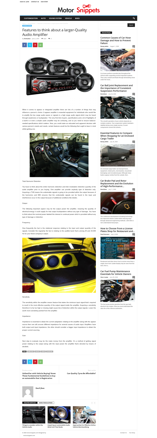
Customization (31, 18)
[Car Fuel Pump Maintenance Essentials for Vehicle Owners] (117, 291)
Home (24, 23)
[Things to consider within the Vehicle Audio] (33, 414)
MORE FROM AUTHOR (45, 403)
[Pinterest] (35, 45)
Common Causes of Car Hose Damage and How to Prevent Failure (115, 40)
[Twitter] (30, 45)
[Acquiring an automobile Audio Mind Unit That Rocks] (59, 414)
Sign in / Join (24, 2)
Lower (43, 351)
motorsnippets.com (29, 435)
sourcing (49, 351)
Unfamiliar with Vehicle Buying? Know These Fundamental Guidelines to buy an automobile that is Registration (39, 375)
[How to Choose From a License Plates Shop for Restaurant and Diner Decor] (117, 248)
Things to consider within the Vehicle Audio (32, 426)
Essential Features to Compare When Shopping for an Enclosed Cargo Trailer (117, 136)
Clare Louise (104, 277)
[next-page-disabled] (95, 403)
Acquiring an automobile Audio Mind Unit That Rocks (59, 426)
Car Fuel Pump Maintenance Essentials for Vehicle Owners (115, 273)
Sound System (55, 18)
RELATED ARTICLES (30, 403)
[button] (133, 18)
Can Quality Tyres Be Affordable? (81, 373)
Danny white (104, 46)
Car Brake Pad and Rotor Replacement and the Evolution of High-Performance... (116, 183)
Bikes (77, 18)
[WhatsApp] (40, 45)
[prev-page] (92, 403)
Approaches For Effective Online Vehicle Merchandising (84, 426)
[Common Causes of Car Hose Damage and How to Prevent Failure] (117, 60)
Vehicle (68, 18)
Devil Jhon (27, 38)
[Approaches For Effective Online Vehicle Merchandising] (84, 414)
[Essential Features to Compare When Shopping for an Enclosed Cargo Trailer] (117, 155)
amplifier (30, 351)
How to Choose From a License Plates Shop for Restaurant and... (117, 230)
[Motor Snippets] (78, 9)
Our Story (44, 2)
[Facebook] (24, 45)
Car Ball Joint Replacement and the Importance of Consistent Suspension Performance (116, 88)
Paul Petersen (104, 234)
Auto (43, 18)
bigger (37, 351)
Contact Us (35, 2)
